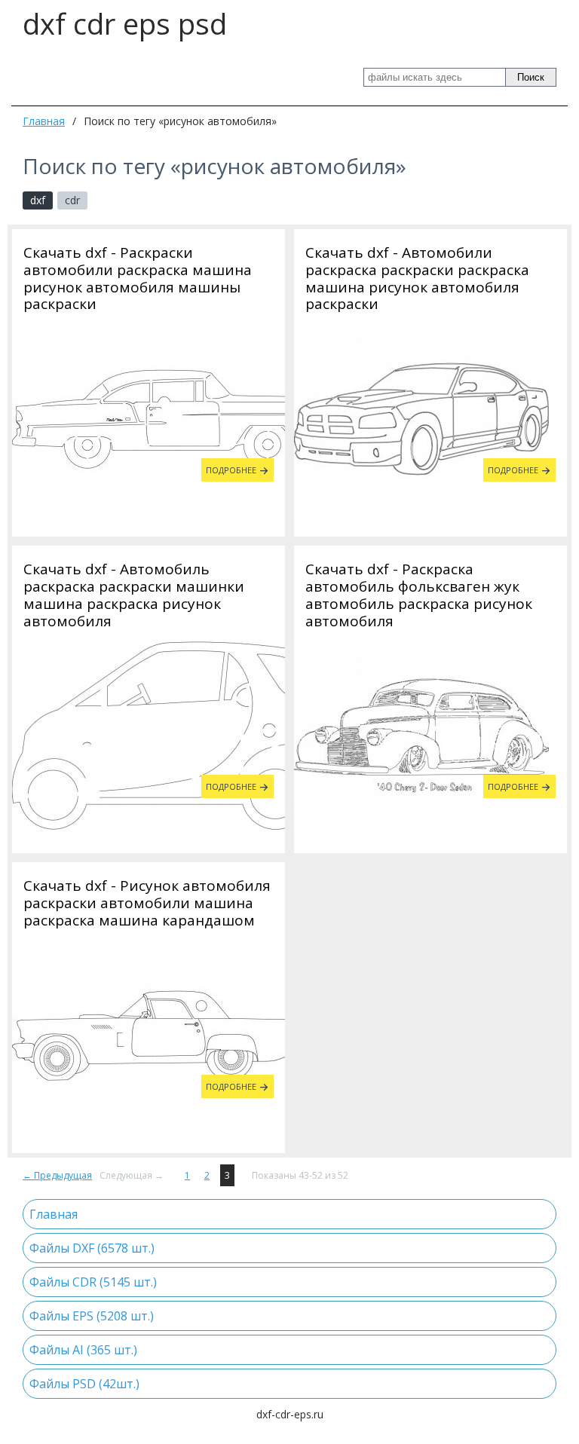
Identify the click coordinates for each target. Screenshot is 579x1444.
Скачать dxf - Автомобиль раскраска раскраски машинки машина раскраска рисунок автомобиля (133, 595)
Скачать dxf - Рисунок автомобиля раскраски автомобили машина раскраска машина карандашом (147, 903)
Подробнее (231, 470)
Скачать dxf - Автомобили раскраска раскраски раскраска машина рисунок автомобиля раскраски (417, 278)
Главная (44, 121)
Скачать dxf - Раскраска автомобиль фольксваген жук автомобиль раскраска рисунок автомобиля (418, 595)
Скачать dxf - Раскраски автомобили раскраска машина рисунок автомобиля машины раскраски (137, 278)
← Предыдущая (57, 1175)
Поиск (530, 77)
